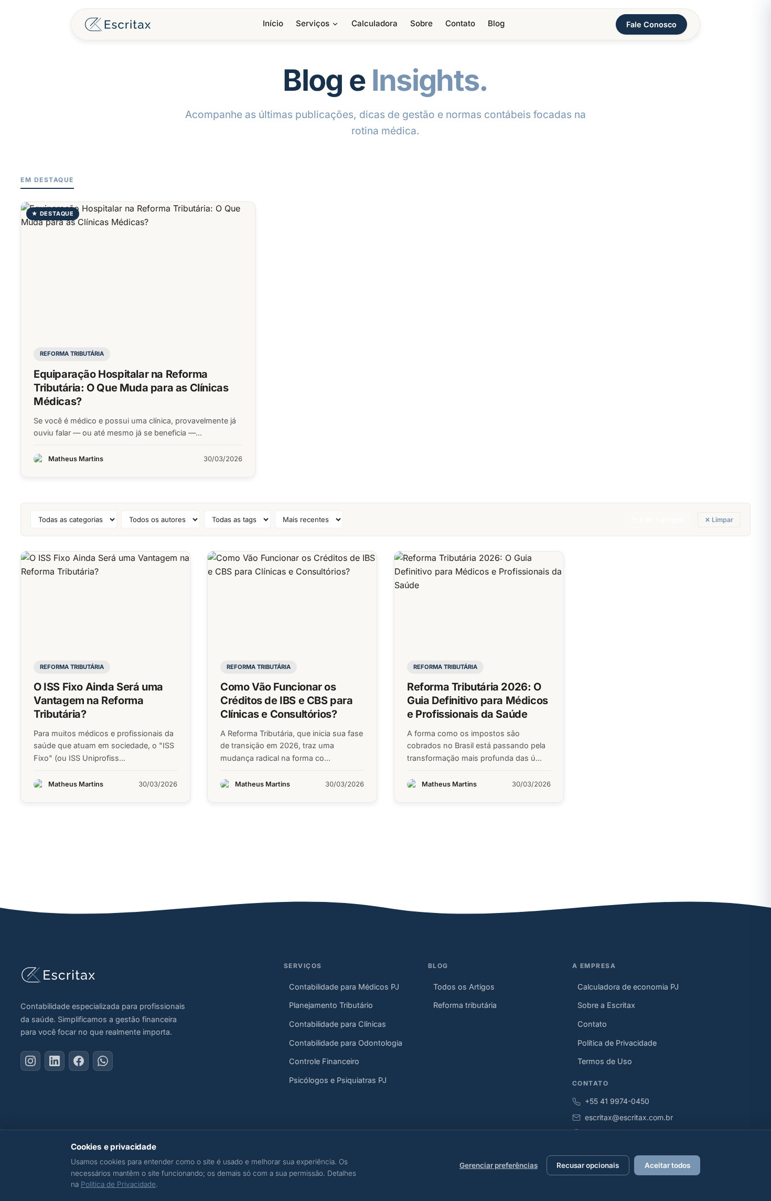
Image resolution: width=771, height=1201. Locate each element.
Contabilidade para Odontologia (345, 1042)
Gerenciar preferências (498, 1165)
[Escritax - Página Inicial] (118, 24)
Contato (460, 23)
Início (273, 23)
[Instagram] (30, 1061)
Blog (496, 23)
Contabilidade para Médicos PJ (344, 986)
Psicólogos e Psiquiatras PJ (338, 1080)
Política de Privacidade (617, 1042)
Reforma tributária (72, 353)
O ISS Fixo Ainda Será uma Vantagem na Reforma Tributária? (98, 700)
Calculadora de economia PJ (628, 986)
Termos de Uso (604, 1061)
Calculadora (374, 23)
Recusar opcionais (587, 1165)
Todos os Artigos (464, 986)
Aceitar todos (667, 1165)
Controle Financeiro (324, 1061)
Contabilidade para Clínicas (337, 1023)
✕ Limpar (719, 520)
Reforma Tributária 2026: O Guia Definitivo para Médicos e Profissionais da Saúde (477, 700)
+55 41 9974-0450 (617, 1101)
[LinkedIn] (55, 1061)
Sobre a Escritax (606, 1005)
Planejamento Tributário (331, 1005)
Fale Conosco (651, 24)
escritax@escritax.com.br (629, 1117)
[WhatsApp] (103, 1061)
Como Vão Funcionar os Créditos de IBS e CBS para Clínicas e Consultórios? (286, 700)
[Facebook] (79, 1061)
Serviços (312, 23)
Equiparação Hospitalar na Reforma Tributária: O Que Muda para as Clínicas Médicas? (131, 388)
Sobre (421, 23)
